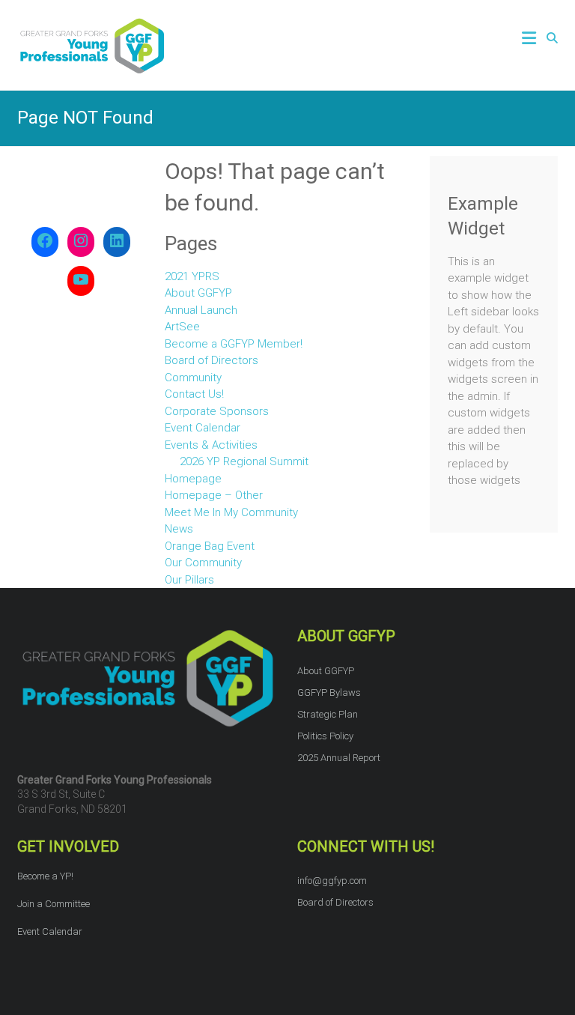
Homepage (193, 478)
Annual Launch (201, 310)
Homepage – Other (214, 495)
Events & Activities (211, 445)
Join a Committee (53, 903)
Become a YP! (45, 876)
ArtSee (182, 326)
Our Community (203, 562)
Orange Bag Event (210, 546)
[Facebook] (44, 242)
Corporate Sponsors (217, 411)
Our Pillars (189, 580)
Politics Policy (325, 736)
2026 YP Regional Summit (244, 461)
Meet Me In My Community (231, 512)
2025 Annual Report (338, 757)
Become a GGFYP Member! (233, 344)
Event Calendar (202, 427)
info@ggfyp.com (332, 880)
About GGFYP (198, 293)
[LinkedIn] (116, 242)
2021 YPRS (192, 276)
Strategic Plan (327, 714)
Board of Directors (211, 360)
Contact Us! (194, 394)
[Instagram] (80, 242)
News (179, 529)
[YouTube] (80, 281)
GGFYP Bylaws (329, 692)
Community (193, 377)
